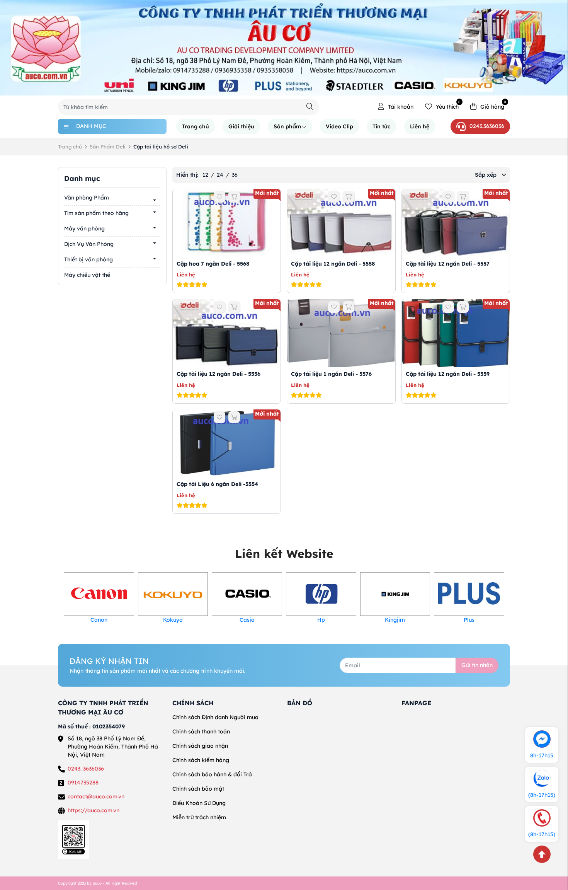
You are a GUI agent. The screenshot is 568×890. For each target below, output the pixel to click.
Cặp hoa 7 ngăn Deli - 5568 (213, 263)
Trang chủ (195, 126)
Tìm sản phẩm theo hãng (96, 213)
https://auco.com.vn (93, 810)
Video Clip (339, 126)
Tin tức (381, 126)
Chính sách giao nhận (200, 745)
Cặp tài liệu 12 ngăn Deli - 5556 (218, 373)
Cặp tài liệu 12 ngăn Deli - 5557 (448, 263)
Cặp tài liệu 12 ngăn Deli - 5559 (448, 373)
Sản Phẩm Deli (108, 146)
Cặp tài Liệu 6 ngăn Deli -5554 (217, 484)
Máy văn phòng (84, 228)
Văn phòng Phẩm (86, 197)
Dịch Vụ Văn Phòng (89, 243)
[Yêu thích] (219, 197)
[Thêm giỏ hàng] (234, 197)
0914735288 (83, 782)
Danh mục (91, 126)
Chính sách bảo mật (198, 788)
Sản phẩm (287, 126)
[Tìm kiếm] (310, 106)
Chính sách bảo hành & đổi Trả (212, 774)
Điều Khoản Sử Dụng (199, 803)
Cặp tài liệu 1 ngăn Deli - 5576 (331, 373)
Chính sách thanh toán (201, 731)
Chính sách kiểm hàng (200, 760)
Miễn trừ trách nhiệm (199, 817)
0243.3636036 (486, 126)
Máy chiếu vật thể (87, 274)
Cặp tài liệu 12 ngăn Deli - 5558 (333, 263)
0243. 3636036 (86, 768)
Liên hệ (419, 126)
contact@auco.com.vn (96, 796)
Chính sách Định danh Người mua (215, 717)
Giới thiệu (241, 126)
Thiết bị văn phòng (88, 259)
